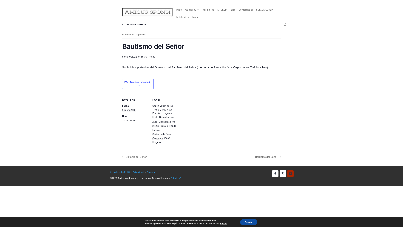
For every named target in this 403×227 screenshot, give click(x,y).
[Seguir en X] (283, 173)
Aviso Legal (116, 172)
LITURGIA (222, 10)
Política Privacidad (134, 172)
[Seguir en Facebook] (275, 173)
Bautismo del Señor (266, 157)
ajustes (223, 223)
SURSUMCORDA (264, 10)
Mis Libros (208, 10)
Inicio (179, 10)
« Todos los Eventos (134, 24)
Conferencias (246, 10)
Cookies (151, 172)
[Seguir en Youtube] (290, 173)
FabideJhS (176, 178)
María (195, 17)
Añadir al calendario (140, 82)
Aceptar (249, 222)
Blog (233, 10)
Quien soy (190, 10)
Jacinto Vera (182, 17)
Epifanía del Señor (136, 157)
